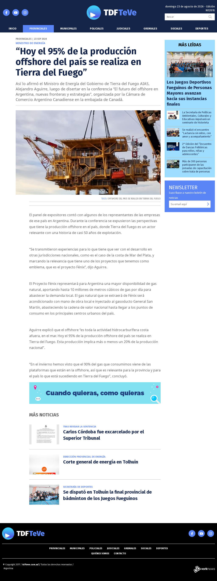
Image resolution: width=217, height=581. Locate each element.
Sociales (176, 28)
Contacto (120, 553)
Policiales (97, 28)
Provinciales (38, 28)
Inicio (12, 28)
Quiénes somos (100, 553)
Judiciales (123, 28)
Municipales (68, 28)
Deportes (201, 28)
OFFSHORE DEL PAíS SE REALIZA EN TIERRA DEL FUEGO (134, 198)
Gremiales (150, 28)
